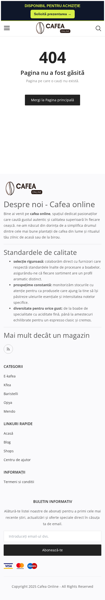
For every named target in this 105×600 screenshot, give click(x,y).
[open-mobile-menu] (7, 28)
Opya (8, 402)
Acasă (8, 433)
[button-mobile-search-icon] (98, 28)
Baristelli (11, 393)
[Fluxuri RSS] (8, 349)
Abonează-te (52, 550)
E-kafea (10, 376)
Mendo (9, 411)
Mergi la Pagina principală (52, 100)
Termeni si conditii (19, 481)
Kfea (7, 385)
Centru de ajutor (17, 459)
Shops (9, 451)
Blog (7, 442)
